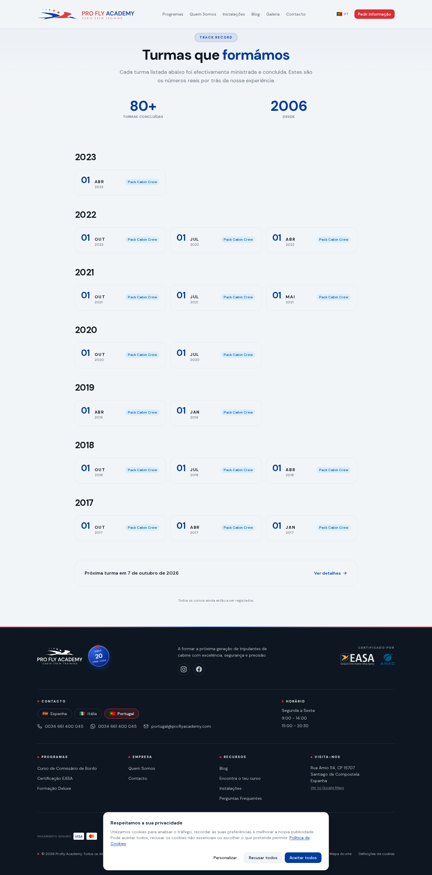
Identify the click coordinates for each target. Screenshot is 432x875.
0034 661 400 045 (64, 726)
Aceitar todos (303, 857)
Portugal (121, 713)
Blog (256, 14)
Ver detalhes (327, 573)
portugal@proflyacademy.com (181, 726)
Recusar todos (263, 857)
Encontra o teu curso (240, 778)
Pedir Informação (374, 14)
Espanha (54, 713)
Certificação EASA (55, 778)
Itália (88, 713)
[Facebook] (199, 669)
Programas (173, 14)
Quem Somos (203, 14)
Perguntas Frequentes (241, 798)
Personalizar (225, 857)
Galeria (273, 14)
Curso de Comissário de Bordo (67, 768)
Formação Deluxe (54, 788)
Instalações (234, 14)
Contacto (296, 14)
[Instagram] (184, 669)
